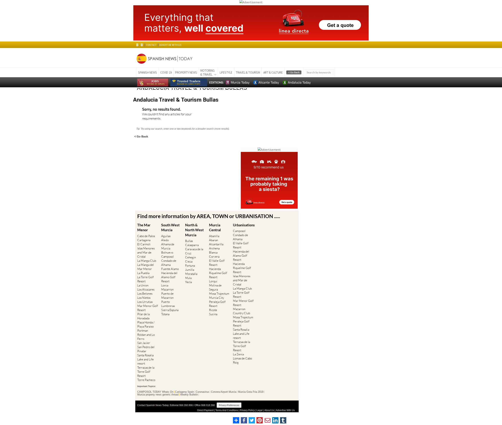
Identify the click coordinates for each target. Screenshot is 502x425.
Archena (214, 248)
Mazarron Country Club (241, 311)
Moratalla (191, 274)
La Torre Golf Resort (145, 279)
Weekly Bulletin (189, 394)
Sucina (213, 314)
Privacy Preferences (229, 405)
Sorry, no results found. (161, 109)
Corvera (214, 256)
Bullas (189, 241)
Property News (186, 72)
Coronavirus (202, 392)
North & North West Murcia (194, 230)
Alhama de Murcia (167, 246)
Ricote (213, 310)
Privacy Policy (247, 410)
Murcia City (216, 298)
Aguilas (165, 236)
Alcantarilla (216, 244)
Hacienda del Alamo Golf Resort (169, 277)
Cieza (188, 261)
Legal (259, 410)
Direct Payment (205, 410)
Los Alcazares (145, 289)
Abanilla (214, 236)
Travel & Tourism (248, 72)
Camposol (167, 256)
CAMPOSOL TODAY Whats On (155, 392)
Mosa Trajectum (219, 293)
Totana (165, 314)
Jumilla (189, 270)
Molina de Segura (215, 287)
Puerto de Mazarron (167, 296)
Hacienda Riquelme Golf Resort (218, 273)
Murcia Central (215, 227)
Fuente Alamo (170, 269)
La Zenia (238, 354)
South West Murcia (170, 227)
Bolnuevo (167, 252)
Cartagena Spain (184, 392)
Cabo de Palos (146, 236)
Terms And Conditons (226, 410)
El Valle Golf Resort (217, 263)
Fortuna (190, 265)
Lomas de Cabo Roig (242, 360)
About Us (269, 410)
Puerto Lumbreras (168, 304)
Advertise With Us (285, 410)
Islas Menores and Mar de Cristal (146, 252)
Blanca (213, 252)
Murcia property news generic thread (157, 394)
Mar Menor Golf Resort (147, 308)
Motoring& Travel (207, 72)
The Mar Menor (143, 227)
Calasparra (192, 245)
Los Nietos (143, 298)
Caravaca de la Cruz (194, 251)
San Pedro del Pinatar (146, 349)
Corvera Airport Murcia (223, 392)
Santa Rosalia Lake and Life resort (145, 359)
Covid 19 (166, 72)
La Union (142, 285)
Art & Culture (273, 72)
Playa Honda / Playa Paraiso (145, 324)
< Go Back (141, 136)
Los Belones (144, 293)
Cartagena (143, 240)
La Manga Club (146, 261)
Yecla (188, 282)
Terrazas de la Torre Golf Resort (145, 372)
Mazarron (167, 289)
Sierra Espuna (169, 310)
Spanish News (147, 72)
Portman (142, 330)
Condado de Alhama (168, 263)
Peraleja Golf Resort (217, 304)
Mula (188, 278)
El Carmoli (144, 244)
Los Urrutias (145, 302)
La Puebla (143, 273)
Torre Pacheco (146, 380)
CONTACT (151, 45)
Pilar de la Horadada (143, 316)
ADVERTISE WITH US (170, 45)
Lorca (164, 285)
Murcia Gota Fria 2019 (250, 392)
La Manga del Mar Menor (145, 267)
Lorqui (213, 281)
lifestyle (226, 72)
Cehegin (190, 257)
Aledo (165, 240)
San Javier (143, 343)
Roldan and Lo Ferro (146, 337)
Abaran (213, 240)
